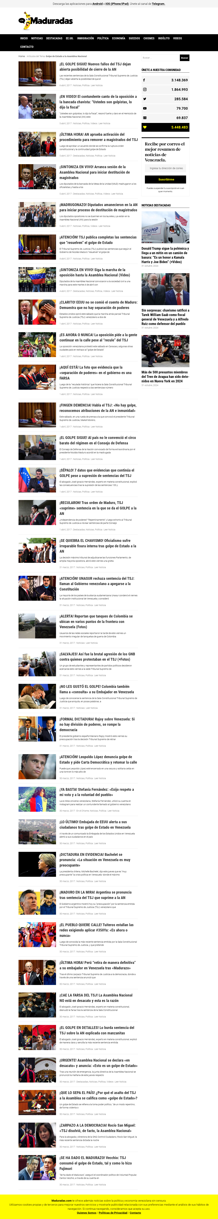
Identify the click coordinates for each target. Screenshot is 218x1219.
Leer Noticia (97, 85)
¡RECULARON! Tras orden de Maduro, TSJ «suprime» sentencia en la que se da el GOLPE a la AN (98, 508)
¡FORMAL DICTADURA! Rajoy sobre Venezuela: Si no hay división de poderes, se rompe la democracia (97, 724)
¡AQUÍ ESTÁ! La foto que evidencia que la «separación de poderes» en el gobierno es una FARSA (96, 372)
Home (22, 56)
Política (103, 38)
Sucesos (134, 38)
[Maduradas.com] (46, 29)
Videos (177, 38)
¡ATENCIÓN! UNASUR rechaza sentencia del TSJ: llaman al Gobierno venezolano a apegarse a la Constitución (97, 583)
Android (97, 3)
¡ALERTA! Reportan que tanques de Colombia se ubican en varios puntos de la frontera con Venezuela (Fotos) (96, 621)
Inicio (24, 38)
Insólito (164, 38)
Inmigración (85, 38)
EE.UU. (70, 38)
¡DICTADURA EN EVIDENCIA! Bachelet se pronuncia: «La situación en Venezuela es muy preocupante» (95, 859)
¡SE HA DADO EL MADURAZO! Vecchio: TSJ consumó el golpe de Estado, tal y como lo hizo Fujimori (96, 1163)
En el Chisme (82, 810)
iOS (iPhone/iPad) (117, 3)
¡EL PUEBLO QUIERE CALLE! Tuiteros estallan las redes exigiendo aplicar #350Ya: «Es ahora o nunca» (97, 930)
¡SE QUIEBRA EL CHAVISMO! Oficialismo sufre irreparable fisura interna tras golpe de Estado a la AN (98, 546)
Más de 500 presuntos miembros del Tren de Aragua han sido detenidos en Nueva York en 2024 (165, 376)
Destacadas (54, 38)
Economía (118, 38)
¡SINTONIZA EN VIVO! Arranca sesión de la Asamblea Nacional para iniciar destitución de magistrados (95, 172)
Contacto (27, 46)
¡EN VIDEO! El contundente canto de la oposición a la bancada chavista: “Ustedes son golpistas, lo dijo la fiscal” (98, 101)
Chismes (148, 38)
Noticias (37, 38)
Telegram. (158, 3)
